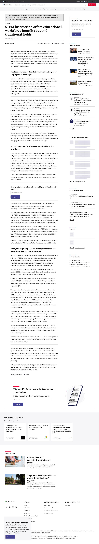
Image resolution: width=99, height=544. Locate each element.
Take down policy (51, 538)
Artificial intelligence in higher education (82, 122)
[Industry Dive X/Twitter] (12, 507)
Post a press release (80, 181)
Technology (83, 9)
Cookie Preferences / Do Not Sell (66, 538)
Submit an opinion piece (51, 510)
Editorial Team (28, 508)
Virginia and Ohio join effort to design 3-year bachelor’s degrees (41, 478)
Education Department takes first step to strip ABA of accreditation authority (86, 61)
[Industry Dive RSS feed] (16, 507)
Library (29, 5)
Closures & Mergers (24, 9)
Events (34, 5)
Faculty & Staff (67, 9)
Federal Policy (33, 9)
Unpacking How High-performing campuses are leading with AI (83, 100)
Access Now (10, 537)
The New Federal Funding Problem (81, 196)
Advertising (47, 505)
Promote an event (79, 248)
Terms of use (41, 538)
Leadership (53, 9)
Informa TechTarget (56, 530)
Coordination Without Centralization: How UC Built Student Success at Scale (79, 262)
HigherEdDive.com (44, 15)
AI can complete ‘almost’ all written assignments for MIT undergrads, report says (85, 73)
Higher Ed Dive (13, 19)
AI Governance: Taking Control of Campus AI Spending (82, 112)
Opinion (24, 5)
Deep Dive (17, 5)
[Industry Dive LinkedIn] (6, 507)
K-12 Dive (22, 1)
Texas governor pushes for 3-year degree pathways (84, 51)
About (25, 505)
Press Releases (41, 5)
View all (72, 129)
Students (60, 9)
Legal (47, 9)
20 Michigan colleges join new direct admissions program (85, 83)
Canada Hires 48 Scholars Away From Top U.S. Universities (82, 205)
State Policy (42, 9)
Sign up (93, 4)
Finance (15, 9)
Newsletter (27, 513)
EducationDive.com (31, 15)
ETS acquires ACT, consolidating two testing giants (39, 460)
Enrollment (75, 9)
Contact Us (27, 510)
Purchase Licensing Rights (31, 516)
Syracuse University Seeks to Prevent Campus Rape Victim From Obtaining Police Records (81, 214)
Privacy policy (33, 538)
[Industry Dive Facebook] (9, 507)
